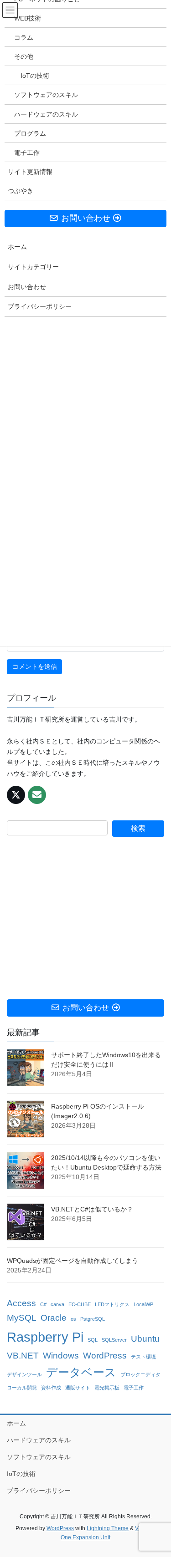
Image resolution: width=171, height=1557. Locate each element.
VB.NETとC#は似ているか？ (92, 1209)
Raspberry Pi (45, 1336)
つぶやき (20, 190)
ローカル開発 (22, 1387)
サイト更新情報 (30, 171)
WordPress (105, 1355)
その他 (23, 56)
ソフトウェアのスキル (39, 1456)
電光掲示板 (106, 1387)
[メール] (37, 795)
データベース (81, 1372)
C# (43, 1304)
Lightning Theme (108, 1528)
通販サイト (77, 1387)
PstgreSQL (92, 1319)
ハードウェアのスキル (39, 1440)
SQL (93, 1340)
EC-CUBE (79, 1304)
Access (21, 1303)
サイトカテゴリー (33, 266)
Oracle (54, 1318)
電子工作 (134, 1387)
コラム (23, 37)
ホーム (16, 1423)
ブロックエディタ (140, 1374)
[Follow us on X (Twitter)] (16, 795)
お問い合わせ (27, 286)
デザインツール (24, 1374)
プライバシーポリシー (39, 1490)
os (73, 1319)
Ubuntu (145, 1338)
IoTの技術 (21, 1473)
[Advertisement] (85, 918)
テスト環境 (143, 1356)
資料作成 (51, 1387)
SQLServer (114, 1340)
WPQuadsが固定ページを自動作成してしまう (72, 1260)
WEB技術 (27, 18)
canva (57, 1304)
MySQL (21, 1318)
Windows (61, 1355)
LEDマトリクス (112, 1304)
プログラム (30, 133)
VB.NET (23, 1355)
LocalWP (143, 1304)
